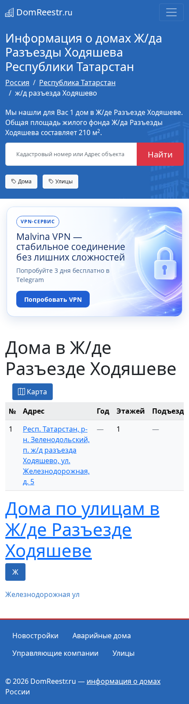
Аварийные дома (102, 635)
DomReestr (43, 12)
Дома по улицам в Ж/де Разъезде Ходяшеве (82, 529)
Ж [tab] (15, 572)
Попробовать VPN (53, 299)
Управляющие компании (55, 653)
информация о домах (123, 681)
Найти (160, 154)
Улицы (63, 181)
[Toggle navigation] (171, 12)
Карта (36, 392)
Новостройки (35, 635)
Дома (24, 181)
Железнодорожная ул (42, 594)
